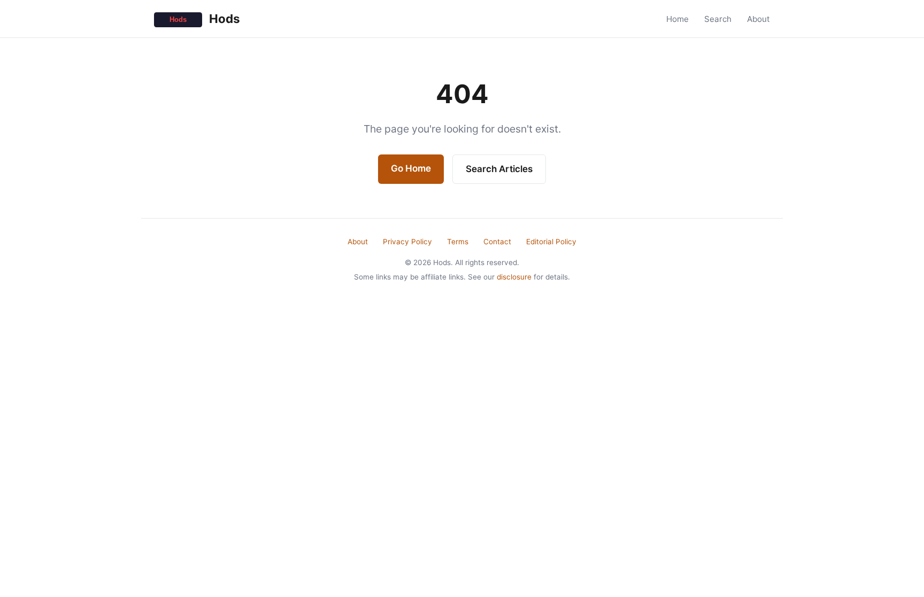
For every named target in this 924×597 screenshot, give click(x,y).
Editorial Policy (551, 241)
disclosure (514, 277)
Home (677, 19)
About (758, 19)
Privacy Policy (407, 241)
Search (718, 19)
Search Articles (499, 169)
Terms (457, 241)
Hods (223, 18)
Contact (497, 241)
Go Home (411, 168)
